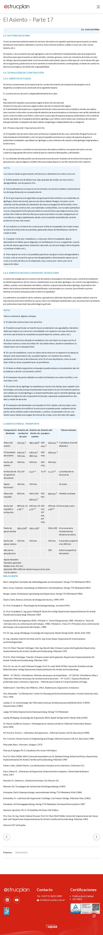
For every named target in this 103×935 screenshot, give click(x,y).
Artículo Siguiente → (96, 836)
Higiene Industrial (21, 852)
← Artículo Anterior (6, 836)
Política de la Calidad (83, 896)
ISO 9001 (77, 899)
